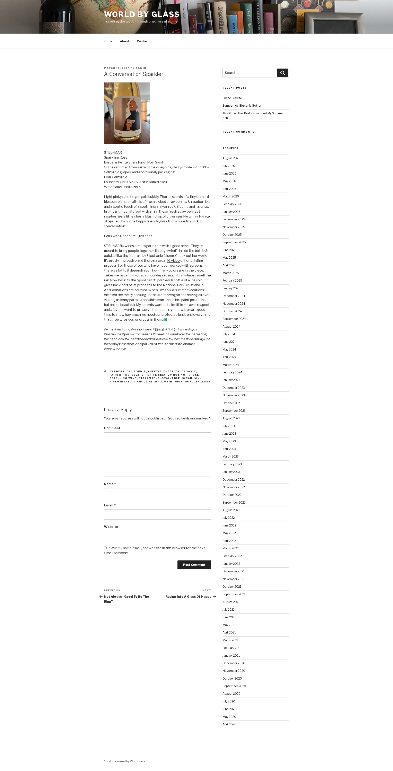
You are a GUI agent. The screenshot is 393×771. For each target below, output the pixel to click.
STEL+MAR (147, 378)
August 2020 (231, 693)
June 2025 (229, 250)
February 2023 (232, 464)
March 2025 (230, 273)
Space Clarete (232, 98)
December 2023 (233, 387)
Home (108, 41)
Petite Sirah (157, 374)
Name (110, 484)
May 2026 (229, 181)
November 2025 (233, 227)
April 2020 (229, 724)
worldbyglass (198, 381)
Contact (143, 41)
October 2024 (232, 311)
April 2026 (229, 188)
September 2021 (233, 594)
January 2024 (231, 380)
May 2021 (228, 625)
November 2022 (233, 487)
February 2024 (232, 372)
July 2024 (228, 334)
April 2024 (229, 357)
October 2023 (232, 403)
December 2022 (233, 479)
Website (111, 527)
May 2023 (229, 441)
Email (110, 505)
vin (197, 378)
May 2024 (229, 349)
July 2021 (228, 609)
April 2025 (229, 265)
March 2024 (230, 364)
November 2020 (233, 670)
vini (149, 381)
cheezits (172, 371)
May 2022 (229, 533)
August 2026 (231, 158)
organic (188, 371)
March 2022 (230, 548)
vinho (139, 381)
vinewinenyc (121, 381)
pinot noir (179, 374)
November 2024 (233, 303)
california (136, 371)
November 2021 (233, 579)
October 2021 (231, 586)
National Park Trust (178, 285)
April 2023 (229, 449)
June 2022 (229, 525)
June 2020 (229, 709)
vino (158, 381)
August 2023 (231, 418)
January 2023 (231, 471)
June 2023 (229, 433)
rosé (195, 374)
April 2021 (229, 632)
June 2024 (229, 341)
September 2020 (234, 686)
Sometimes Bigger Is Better (241, 105)
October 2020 (232, 678)
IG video (173, 261)
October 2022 (232, 494)
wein (168, 381)
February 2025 (232, 280)
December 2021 (233, 571)
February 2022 (232, 556)
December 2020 (233, 663)
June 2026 (229, 173)
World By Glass (142, 14)
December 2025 (233, 219)
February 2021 (232, 647)
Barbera (117, 371)
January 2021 (231, 655)
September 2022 (234, 502)
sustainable (169, 378)
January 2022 (231, 563)
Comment (112, 428)
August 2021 (231, 602)
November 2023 (233, 395)
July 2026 (228, 166)
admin (141, 68)
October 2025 (232, 234)
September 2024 (234, 318)
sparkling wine (123, 378)
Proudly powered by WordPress (124, 761)
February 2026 (232, 204)
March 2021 (230, 640)
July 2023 (228, 426)
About (124, 41)
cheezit (155, 371)
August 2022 (231, 510)
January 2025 (231, 288)
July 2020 (228, 701)
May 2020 (229, 716)
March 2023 (230, 456)
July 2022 (228, 517)
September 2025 (234, 242)
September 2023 (234, 410)
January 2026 (231, 211)
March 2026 (230, 196)
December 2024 (233, 296)
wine (178, 381)
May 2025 (229, 257)
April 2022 (229, 540)
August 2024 (231, 326)
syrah (187, 378)
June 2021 (229, 617)
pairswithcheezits (127, 374)
